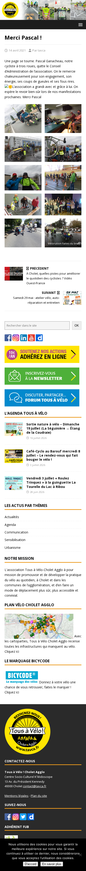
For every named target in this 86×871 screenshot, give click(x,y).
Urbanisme (13, 547)
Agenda (10, 524)
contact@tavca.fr (34, 786)
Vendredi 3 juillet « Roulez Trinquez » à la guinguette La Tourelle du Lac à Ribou (51, 482)
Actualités (12, 517)
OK (77, 325)
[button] (80, 24)
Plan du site (39, 796)
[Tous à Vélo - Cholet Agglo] (43, 17)
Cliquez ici (12, 651)
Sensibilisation (15, 540)
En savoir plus (51, 864)
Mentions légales (16, 796)
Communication (16, 532)
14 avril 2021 (17, 50)
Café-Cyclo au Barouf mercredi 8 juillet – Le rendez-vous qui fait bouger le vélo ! (53, 455)
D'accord (30, 864)
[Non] (80, 854)
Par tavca (38, 50)
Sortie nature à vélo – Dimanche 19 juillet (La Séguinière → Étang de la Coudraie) (53, 428)
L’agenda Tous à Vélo (26, 413)
